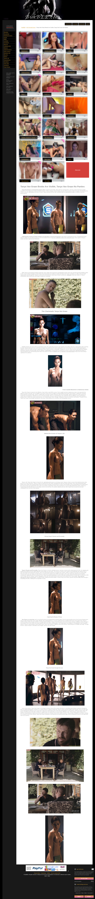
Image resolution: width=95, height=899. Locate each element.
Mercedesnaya (25, 181)
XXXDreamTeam (25, 72)
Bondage (6, 61)
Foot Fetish (7, 67)
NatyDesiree (24, 51)
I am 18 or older (84, 878)
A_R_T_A (47, 94)
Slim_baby (24, 116)
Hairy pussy (7, 51)
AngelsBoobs (71, 72)
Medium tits (7, 53)
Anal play (6, 63)
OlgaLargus (71, 116)
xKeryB (70, 94)
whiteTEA (47, 116)
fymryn (69, 159)
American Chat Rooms (10, 77)
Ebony (5, 56)
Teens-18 (6, 58)
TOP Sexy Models (9, 90)
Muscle (6, 44)
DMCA (48, 873)
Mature (6, 47)
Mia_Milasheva (48, 137)
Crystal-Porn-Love (49, 72)
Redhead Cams (8, 35)
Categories (9, 26)
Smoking (6, 65)
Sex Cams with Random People (10, 74)
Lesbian (6, 40)
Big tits (6, 54)
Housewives (7, 60)
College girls (7, 46)
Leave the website (77, 881)
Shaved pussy (8, 49)
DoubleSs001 (71, 137)
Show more (77, 170)
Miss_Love (47, 159)
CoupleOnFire (25, 159)
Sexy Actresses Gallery (9, 80)
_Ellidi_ (69, 51)
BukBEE (23, 27)
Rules (82, 892)
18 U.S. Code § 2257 (55, 873)
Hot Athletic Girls (10, 84)
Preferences (10, 28)
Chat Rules (43, 873)
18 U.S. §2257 (90, 892)
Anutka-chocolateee (49, 51)
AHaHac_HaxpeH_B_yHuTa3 (28, 137)
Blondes (6, 32)
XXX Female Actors (30, 27)
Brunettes (6, 33)
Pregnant (6, 42)
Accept (89, 896)
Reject (79, 896)
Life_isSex (47, 181)
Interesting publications (10, 92)
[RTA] (92, 881)
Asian (5, 37)
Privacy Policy (37, 873)
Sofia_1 (23, 94)
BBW (5, 39)
